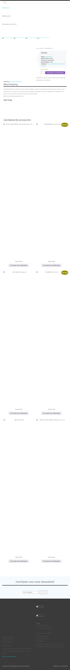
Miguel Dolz (48, 56)
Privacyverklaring (11, 610)
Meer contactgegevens (9, 656)
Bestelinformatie (11, 608)
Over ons (20, 41)
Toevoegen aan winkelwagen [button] (18, 265)
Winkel (13, 41)
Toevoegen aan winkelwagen (55, 72)
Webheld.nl (65, 666)
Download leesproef (16, 81)
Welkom (6, 41)
